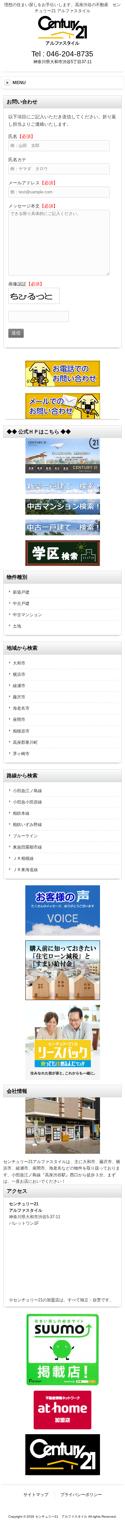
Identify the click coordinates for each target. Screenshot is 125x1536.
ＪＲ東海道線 (25, 869)
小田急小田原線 (27, 802)
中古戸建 (21, 603)
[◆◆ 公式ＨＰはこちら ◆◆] (62, 455)
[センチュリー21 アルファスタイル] (62, 43)
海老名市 (21, 708)
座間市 (19, 719)
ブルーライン (25, 835)
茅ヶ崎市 (21, 753)
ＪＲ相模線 (23, 858)
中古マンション (27, 614)
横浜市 (19, 674)
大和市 (19, 663)
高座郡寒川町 (25, 742)
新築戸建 (21, 592)
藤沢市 (19, 697)
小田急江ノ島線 (27, 790)
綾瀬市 (19, 685)
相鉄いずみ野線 (27, 824)
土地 (17, 626)
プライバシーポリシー (81, 1494)
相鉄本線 (21, 813)
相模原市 (21, 731)
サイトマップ (35, 1494)
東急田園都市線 (27, 847)
